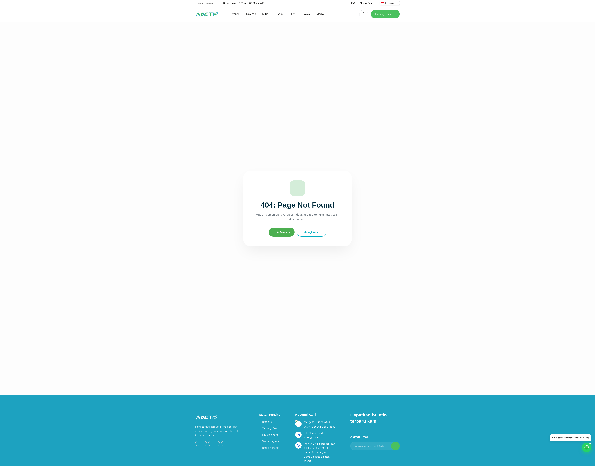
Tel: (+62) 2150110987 (317, 422)
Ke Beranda (283, 232)
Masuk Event (366, 3)
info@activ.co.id (313, 433)
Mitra (265, 13)
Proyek (306, 13)
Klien (292, 13)
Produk (279, 13)
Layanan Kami (270, 434)
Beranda (235, 13)
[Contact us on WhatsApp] (586, 447)
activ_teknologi (205, 3)
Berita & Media (270, 447)
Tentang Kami (270, 428)
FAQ (353, 3)
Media (320, 13)
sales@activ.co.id (314, 437)
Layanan (251, 13)
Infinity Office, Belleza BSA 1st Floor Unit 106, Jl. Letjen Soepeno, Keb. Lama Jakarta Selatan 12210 (319, 452)
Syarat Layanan (271, 441)
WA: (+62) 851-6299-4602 (319, 426)
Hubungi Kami (383, 14)
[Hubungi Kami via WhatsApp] (297, 188)
